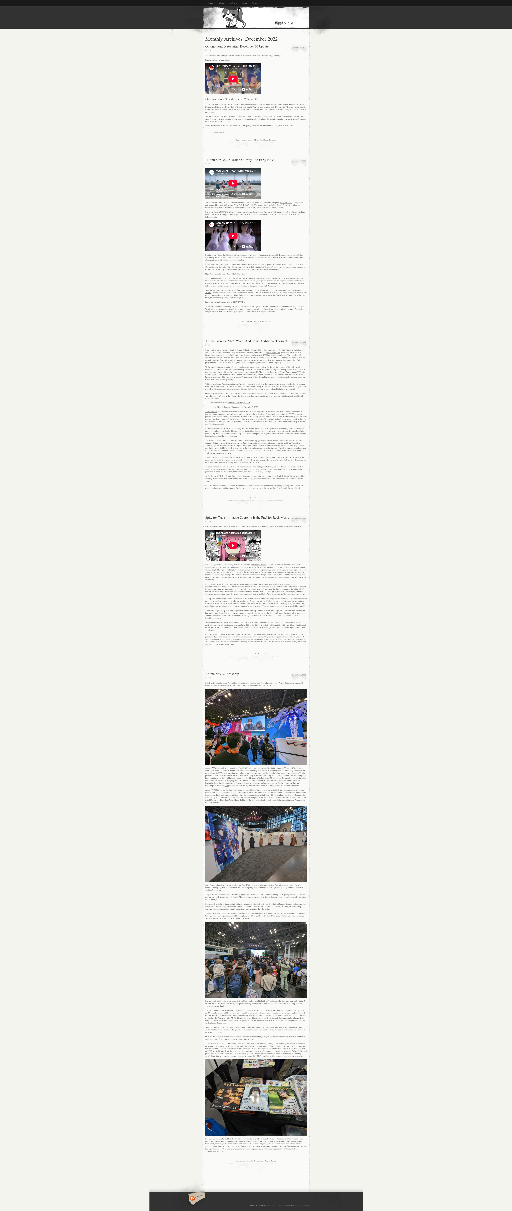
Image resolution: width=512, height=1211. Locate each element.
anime (279, 212)
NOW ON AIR (286, 202)
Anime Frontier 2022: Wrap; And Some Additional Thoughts (247, 341)
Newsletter (256, 3)
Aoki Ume (252, 107)
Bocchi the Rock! (263, 654)
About (221, 3)
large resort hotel (273, 352)
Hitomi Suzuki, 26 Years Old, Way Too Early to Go (240, 159)
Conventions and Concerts (265, 498)
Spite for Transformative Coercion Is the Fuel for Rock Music (247, 517)
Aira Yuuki (247, 283)
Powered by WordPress (257, 1205)
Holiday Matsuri (250, 350)
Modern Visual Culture (261, 140)
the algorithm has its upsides (222, 589)
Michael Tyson (289, 1205)
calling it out (228, 260)
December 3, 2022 (251, 407)
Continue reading (218, 132)
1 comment (247, 654)
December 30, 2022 (299, 47)
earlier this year (271, 448)
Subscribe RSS (196, 1198)
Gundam (273, 1161)
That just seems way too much (267, 269)
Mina (248, 278)
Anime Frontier (211, 411)
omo (209, 50)
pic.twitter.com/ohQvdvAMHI (238, 402)
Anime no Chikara (259, 564)
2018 (258, 915)
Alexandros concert (227, 909)
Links (244, 3)
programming (273, 384)
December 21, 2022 (299, 342)
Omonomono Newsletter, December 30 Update (237, 46)
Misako (239, 278)
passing (255, 255)
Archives (233, 3)
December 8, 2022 (299, 518)
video (227, 785)
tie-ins (284, 212)
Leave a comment (241, 140)
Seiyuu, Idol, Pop (265, 321)
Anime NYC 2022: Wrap (222, 673)
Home (210, 3)
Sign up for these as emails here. (217, 60)
